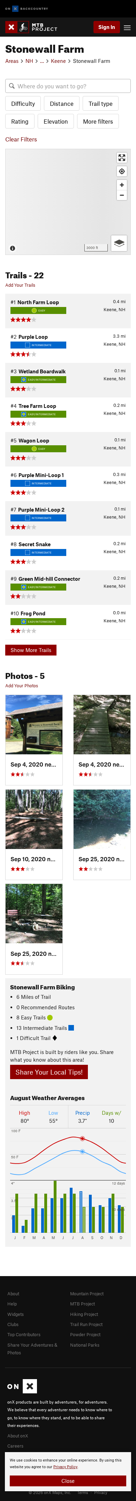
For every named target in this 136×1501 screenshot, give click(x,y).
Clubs (12, 1324)
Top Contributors (23, 1334)
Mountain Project (87, 1293)
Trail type (101, 103)
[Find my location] (122, 171)
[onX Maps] (22, 1391)
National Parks (84, 1345)
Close (68, 1481)
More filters (98, 121)
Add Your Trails (20, 285)
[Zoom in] (122, 185)
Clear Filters (21, 139)
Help (12, 1303)
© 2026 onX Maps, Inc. (50, 1492)
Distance (62, 103)
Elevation (56, 121)
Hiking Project (84, 1314)
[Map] (68, 202)
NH (29, 61)
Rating (20, 121)
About (13, 1293)
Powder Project (85, 1334)
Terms (82, 1492)
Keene (58, 61)
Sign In (106, 27)
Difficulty (23, 103)
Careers (15, 1446)
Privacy (100, 1492)
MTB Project (82, 1303)
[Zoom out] (122, 195)
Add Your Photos (21, 685)
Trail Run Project (86, 1324)
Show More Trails (30, 650)
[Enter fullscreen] (122, 158)
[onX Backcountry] (26, 9)
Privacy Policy (65, 1467)
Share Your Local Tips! (49, 1072)
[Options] (119, 243)
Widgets (15, 1314)
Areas (11, 61)
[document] (68, 1471)
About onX (17, 1435)
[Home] (34, 27)
